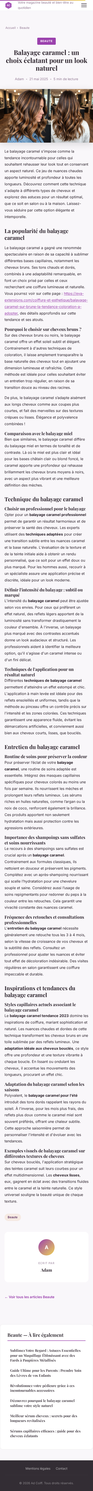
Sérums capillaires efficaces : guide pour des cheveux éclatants (45, 1433)
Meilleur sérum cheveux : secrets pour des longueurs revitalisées (43, 1418)
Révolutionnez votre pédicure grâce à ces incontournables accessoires (42, 1388)
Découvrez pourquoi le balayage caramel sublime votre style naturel (42, 1403)
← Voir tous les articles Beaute (29, 1297)
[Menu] (83, 5)
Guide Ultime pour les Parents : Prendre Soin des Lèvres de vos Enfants (45, 1372)
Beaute (25, 28)
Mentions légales (38, 1468)
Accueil (10, 28)
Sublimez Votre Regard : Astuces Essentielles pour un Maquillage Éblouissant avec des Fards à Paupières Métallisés (45, 1355)
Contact (61, 1468)
